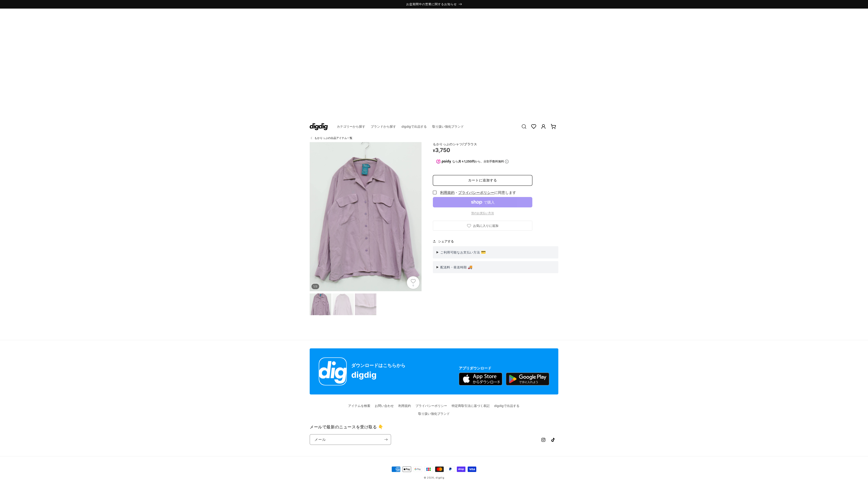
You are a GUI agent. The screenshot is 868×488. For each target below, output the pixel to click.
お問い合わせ (384, 406)
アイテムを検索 (359, 406)
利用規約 (447, 192)
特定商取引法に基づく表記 (471, 406)
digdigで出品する (506, 406)
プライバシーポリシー (476, 192)
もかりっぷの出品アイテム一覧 (333, 138)
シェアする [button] (446, 241)
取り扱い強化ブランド (434, 413)
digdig (440, 477)
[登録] (386, 439)
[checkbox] (434, 192)
